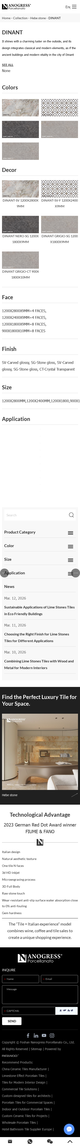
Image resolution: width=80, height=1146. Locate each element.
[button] (4, 573)
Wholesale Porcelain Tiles (19, 1122)
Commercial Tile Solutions (19, 1089)
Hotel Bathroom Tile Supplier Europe (27, 1129)
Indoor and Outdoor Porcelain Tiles (26, 1109)
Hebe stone (38, 18)
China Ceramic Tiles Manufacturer (24, 1069)
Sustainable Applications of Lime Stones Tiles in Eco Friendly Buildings (39, 610)
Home (6, 18)
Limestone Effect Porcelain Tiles (23, 1076)
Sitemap (36, 1049)
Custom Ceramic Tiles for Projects (24, 1116)
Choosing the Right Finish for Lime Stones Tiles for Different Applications (36, 637)
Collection (20, 18)
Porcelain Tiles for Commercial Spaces (27, 1102)
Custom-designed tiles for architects (26, 1096)
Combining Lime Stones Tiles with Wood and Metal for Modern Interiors (39, 664)
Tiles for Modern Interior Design (23, 1082)
